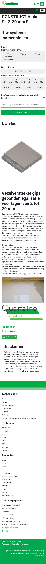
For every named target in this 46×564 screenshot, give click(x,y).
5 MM (23, 80)
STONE (4, 437)
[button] (38, 4)
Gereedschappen (8, 495)
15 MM (28, 87)
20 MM (39, 87)
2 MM (4, 80)
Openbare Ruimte (8, 405)
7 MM (35, 80)
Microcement (6, 483)
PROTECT (5, 431)
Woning (4, 402)
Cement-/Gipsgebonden (10, 476)
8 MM (41, 80)
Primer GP (23, 54)
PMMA (4, 489)
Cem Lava (5, 492)
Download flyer (10, 337)
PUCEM (4, 450)
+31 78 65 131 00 (7, 515)
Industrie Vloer (7, 408)
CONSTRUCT (6, 428)
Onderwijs (5, 415)
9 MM (6, 87)
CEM (3, 434)
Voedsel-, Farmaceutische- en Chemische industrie (19, 418)
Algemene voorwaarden (12, 551)
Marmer (4, 470)
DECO (4, 444)
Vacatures (33, 553)
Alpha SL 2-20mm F (23, 71)
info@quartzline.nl (8, 518)
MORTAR (5, 447)
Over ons (14, 553)
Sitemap (41, 553)
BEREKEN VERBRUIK (23, 112)
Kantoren (5, 412)
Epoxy (4, 463)
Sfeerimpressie (23, 553)
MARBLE (5, 441)
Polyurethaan (6, 473)
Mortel (4, 467)
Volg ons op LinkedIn (10, 528)
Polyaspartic (6, 479)
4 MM (16, 80)
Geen (37, 54)
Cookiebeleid (26, 551)
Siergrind (5, 460)
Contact (6, 531)
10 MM (18, 87)
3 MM (10, 80)
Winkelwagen (39, 556)
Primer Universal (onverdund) (8, 57)
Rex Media (24, 544)
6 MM (29, 80)
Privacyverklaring (38, 551)
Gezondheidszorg (8, 399)
